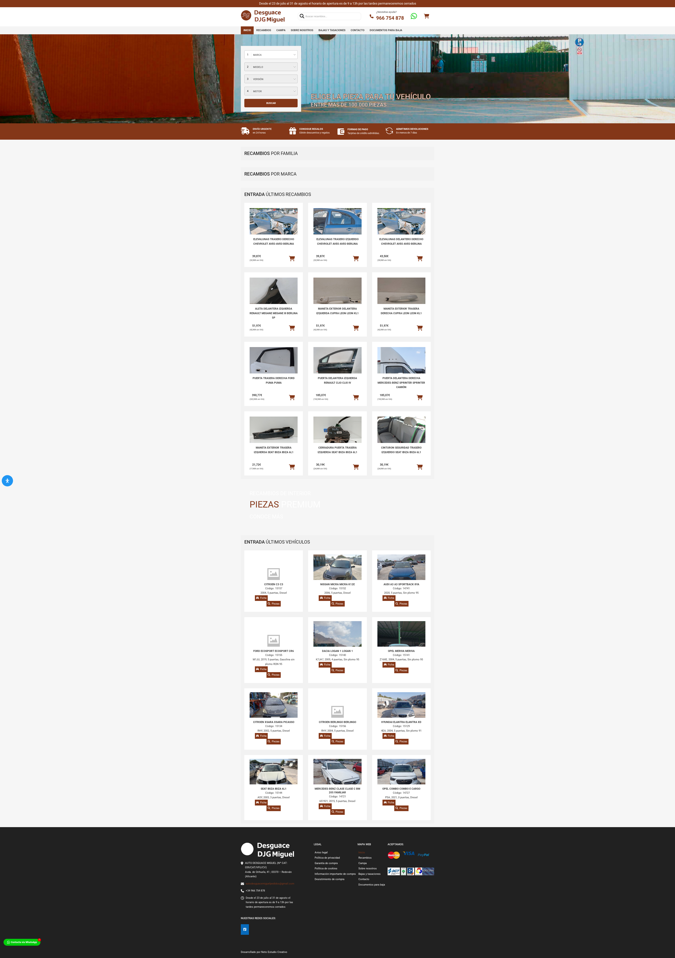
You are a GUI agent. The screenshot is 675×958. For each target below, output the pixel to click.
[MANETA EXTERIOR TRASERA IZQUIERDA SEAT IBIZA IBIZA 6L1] (274, 435)
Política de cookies (326, 868)
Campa (280, 30)
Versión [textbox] (258, 79)
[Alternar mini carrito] (426, 16)
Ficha (263, 598)
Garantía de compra (326, 863)
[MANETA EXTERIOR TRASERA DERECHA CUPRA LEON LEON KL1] (401, 296)
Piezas (275, 603)
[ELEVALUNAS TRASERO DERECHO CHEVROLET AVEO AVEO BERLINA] (274, 226)
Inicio (247, 30)
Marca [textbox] (257, 54)
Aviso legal (321, 852)
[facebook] (245, 929)
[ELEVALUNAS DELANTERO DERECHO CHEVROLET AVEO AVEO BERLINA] (401, 226)
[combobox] (271, 54)
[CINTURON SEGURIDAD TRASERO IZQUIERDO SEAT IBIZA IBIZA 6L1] (401, 435)
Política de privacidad (327, 857)
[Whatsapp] (414, 16)
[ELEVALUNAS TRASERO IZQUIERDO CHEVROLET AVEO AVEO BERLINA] (337, 226)
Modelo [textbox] (258, 67)
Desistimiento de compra (329, 879)
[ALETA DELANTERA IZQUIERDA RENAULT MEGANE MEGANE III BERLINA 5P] (274, 296)
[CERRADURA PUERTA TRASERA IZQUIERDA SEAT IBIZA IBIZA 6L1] (337, 435)
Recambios (263, 30)
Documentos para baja (386, 30)
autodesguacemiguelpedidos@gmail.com (270, 883)
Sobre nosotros (302, 30)
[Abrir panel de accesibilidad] (7, 480)
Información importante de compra (335, 873)
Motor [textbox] (257, 91)
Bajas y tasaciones (332, 30)
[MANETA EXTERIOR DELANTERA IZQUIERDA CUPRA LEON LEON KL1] (337, 296)
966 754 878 (390, 18)
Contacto (357, 30)
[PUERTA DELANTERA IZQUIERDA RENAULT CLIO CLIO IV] (337, 365)
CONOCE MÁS (266, 516)
